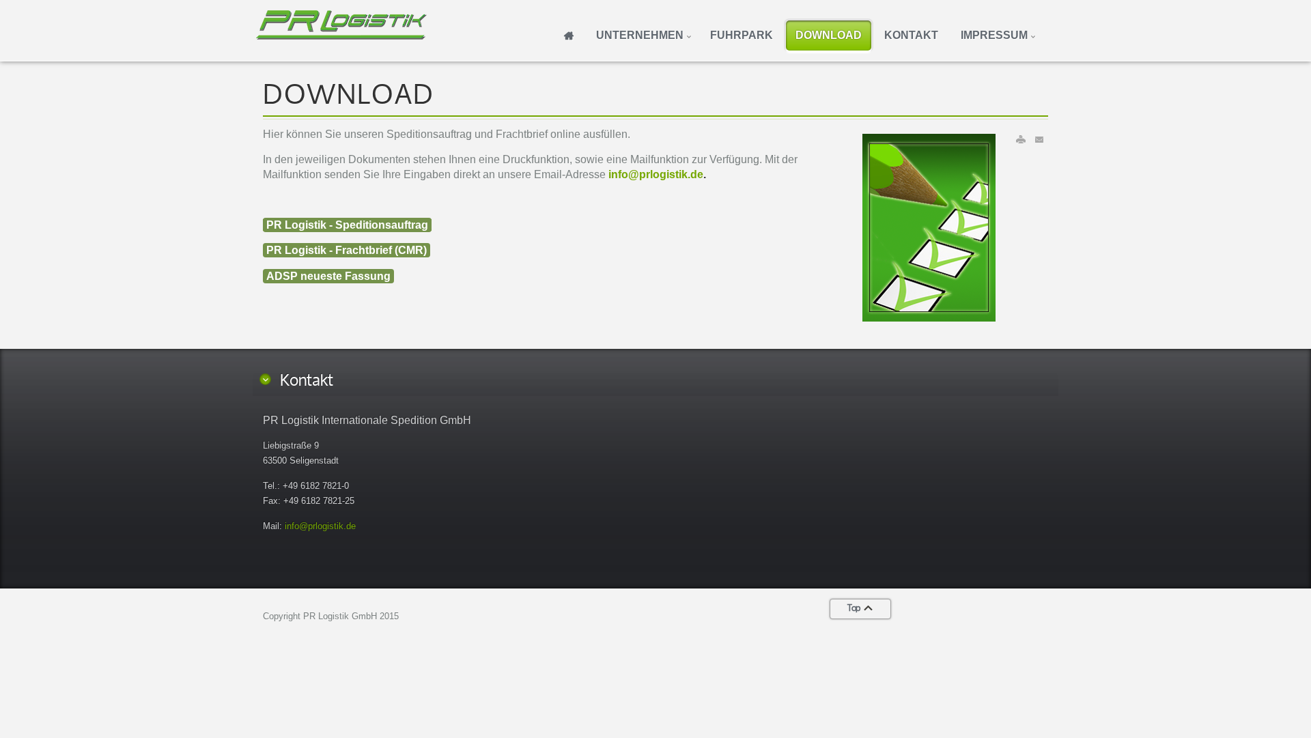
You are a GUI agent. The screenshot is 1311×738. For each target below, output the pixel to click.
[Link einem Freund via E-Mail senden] (1040, 139)
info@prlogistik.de (655, 174)
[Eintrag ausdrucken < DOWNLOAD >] (1021, 139)
